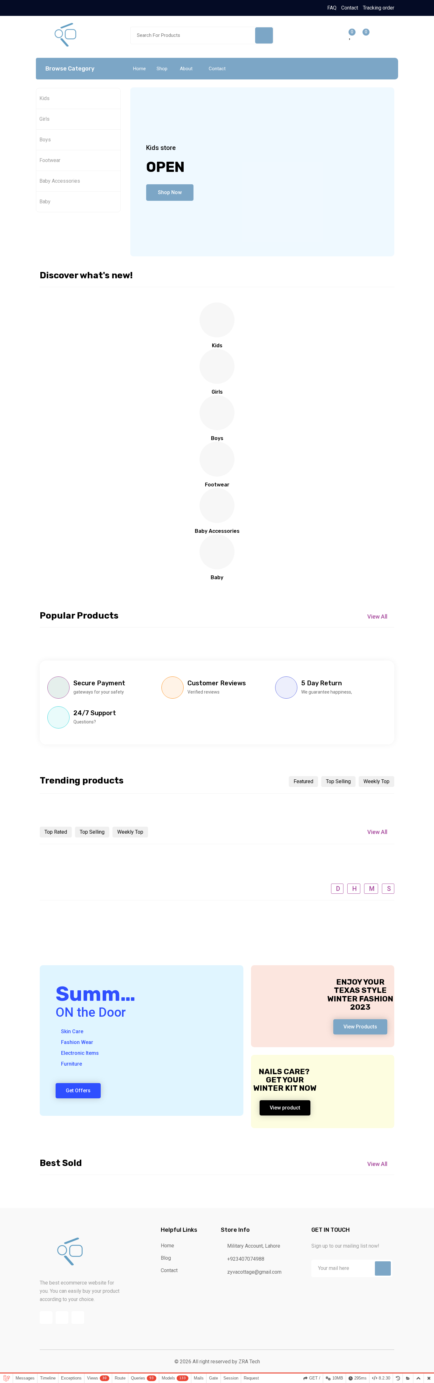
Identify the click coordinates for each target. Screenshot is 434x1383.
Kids (44, 98)
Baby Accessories (59, 181)
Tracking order (378, 8)
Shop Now (170, 192)
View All (377, 616)
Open (165, 167)
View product (285, 1108)
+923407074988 (245, 1259)
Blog (166, 1258)
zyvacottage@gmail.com (253, 1272)
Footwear (49, 160)
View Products (360, 1027)
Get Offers (78, 1091)
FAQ (331, 8)
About (186, 68)
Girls (44, 119)
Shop (162, 68)
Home (139, 68)
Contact (349, 8)
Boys (45, 140)
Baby (45, 202)
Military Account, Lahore (253, 1246)
